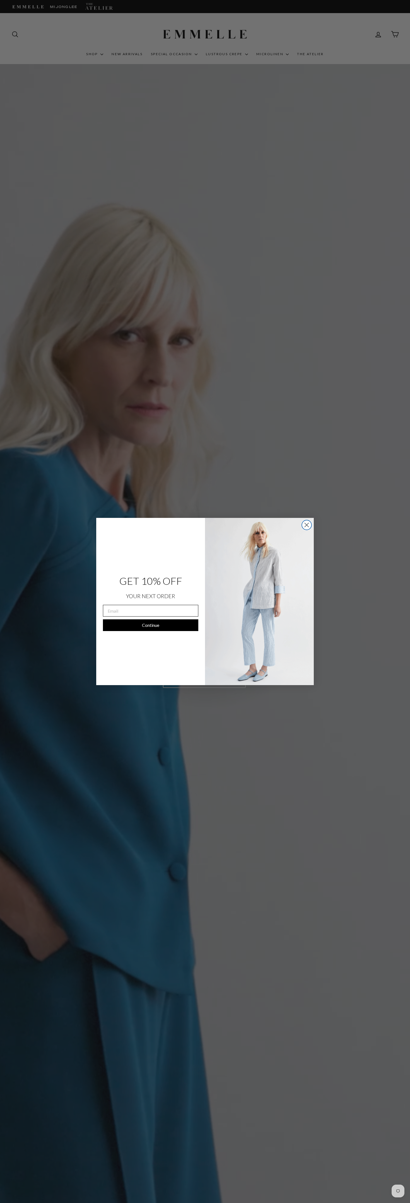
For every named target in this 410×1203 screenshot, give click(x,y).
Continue (150, 625)
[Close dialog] (307, 525)
